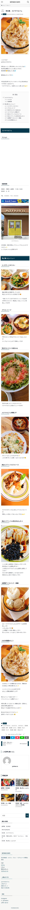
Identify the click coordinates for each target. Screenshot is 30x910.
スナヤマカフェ (9, 97)
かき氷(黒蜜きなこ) (12, 120)
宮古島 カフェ (12, 727)
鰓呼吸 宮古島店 (6, 826)
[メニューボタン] (2, 2)
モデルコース (4, 871)
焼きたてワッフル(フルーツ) (14, 114)
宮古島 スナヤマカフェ (8, 833)
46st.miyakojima (6, 829)
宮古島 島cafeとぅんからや (9, 840)
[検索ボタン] (28, 2)
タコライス (14, 725)
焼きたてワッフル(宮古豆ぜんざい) (16, 116)
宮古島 (26, 725)
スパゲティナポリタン (13, 106)
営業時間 (10, 101)
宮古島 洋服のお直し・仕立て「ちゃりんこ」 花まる (15, 836)
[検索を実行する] (27, 815)
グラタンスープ (11, 108)
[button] (3, 737)
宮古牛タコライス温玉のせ (14, 110)
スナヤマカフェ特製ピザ (13, 112)
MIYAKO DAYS (15, 2)
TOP (2, 863)
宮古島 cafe (5, 727)
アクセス (10, 99)
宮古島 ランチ (5, 730)
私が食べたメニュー (10, 104)
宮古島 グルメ (21, 727)
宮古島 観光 (13, 730)
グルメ (4, 14)
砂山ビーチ (20, 730)
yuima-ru (15, 766)
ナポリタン (20, 725)
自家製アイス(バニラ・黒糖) (14, 118)
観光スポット (4, 869)
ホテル (3, 865)
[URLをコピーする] (26, 737)
